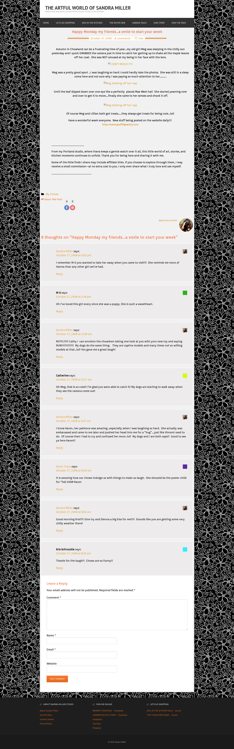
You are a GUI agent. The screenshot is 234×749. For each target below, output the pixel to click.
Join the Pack (46, 715)
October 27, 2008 (100, 38)
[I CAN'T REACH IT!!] (120, 64)
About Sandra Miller (49, 710)
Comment (54, 597)
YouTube (97, 723)
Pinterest (97, 728)
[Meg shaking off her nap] (120, 83)
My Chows (52, 194)
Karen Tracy (63, 466)
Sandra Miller (171, 220)
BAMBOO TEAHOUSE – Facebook (108, 710)
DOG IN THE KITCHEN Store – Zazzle (164, 710)
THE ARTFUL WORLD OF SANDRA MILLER (88, 8)
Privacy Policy (46, 723)
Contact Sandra (47, 719)
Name (51, 635)
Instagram (97, 719)
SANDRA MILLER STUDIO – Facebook (110, 715)
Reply (59, 274)
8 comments (122, 38)
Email (51, 649)
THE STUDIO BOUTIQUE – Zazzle (162, 715)
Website (52, 663)
